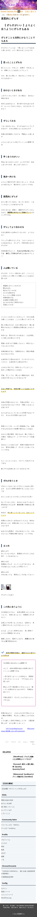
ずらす (13, 742)
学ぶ (33, 744)
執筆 (2, 850)
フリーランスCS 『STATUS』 (10, 825)
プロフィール (5, 840)
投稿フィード (5, 892)
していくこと (5, 813)
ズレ (19, 742)
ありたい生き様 (6, 803)
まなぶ (25, 742)
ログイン (4, 888)
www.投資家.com (20, 5)
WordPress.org (6, 898)
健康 (2, 856)
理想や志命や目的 (7, 800)
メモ (3, 15)
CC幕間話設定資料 (7, 877)
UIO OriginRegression (14, 728)
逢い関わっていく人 (8, 807)
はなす (3, 853)
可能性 (32, 742)
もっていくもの (6, 810)
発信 (2, 846)
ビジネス (4, 843)
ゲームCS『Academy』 (9, 828)
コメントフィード (7, 895)
